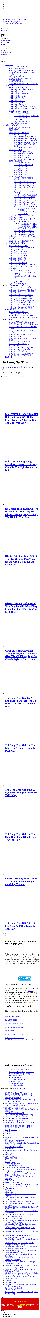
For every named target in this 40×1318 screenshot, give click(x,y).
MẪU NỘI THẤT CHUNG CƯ (25, 199)
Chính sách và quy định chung (19, 1074)
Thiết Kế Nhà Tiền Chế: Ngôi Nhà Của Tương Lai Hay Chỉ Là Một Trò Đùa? (21, 1247)
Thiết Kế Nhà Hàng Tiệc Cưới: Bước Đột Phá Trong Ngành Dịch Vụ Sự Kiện (20, 1236)
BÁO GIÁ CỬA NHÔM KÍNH (20, 349)
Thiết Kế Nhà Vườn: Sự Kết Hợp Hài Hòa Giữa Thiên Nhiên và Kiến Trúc (21, 1251)
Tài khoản (8, 1190)
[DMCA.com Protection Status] (24, 980)
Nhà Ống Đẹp (10, 1162)
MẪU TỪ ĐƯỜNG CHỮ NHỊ (24, 234)
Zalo (2, 37)
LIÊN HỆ (8, 1154)
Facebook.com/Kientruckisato (15, 1027)
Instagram (4, 54)
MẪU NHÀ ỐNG (15, 161)
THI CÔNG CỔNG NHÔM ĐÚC (21, 295)
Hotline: (8, 1016)
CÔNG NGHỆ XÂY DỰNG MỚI (21, 315)
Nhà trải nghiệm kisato (12, 1164)
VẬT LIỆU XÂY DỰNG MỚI (20, 314)
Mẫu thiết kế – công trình (13, 23)
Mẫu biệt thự (9, 1156)
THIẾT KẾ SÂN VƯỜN (18, 104)
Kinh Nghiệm (9, 1148)
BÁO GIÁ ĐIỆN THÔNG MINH (21, 353)
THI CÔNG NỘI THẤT (17, 261)
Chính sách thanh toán (16, 1077)
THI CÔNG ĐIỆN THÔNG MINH (21, 306)
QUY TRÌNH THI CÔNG (18, 246)
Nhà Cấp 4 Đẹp (10, 1160)
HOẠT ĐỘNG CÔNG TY (18, 82)
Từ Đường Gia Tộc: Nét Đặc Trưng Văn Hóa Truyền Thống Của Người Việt (20, 1285)
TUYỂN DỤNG (15, 80)
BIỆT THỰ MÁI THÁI (22, 155)
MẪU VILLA (14, 129)
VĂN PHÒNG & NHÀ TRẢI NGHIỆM (23, 84)
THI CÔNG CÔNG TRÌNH (19, 270)
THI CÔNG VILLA (16, 249)
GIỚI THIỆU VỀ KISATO (18, 69)
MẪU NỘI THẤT (15, 176)
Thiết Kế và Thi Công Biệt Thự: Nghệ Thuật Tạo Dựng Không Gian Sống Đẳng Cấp (22, 1274)
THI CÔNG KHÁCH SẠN (18, 253)
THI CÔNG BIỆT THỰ (17, 257)
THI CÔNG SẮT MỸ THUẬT (20, 297)
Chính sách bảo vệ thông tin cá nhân (21, 1072)
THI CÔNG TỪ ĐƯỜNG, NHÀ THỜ (22, 265)
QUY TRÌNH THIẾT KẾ (18, 87)
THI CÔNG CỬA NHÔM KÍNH (20, 302)
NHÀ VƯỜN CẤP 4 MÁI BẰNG (25, 136)
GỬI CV (8, 1135)
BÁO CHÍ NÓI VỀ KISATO (19, 67)
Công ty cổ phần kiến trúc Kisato (16, 19)
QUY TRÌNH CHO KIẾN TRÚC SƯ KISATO (21, 1184)
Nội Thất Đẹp (10, 1181)
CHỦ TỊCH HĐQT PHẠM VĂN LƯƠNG (20, 1116)
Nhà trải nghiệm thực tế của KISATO (17, 1167)
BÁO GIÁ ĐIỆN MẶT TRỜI (19, 351)
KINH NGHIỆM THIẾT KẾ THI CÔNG (23, 317)
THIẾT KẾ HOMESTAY (18, 123)
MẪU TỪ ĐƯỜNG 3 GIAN (23, 221)
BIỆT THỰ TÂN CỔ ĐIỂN (23, 153)
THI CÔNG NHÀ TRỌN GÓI (20, 287)
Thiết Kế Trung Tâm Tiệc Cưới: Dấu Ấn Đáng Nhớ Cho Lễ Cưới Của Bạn (21, 1266)
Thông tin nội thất (11, 1278)
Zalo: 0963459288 (11, 1020)
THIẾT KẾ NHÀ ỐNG (17, 99)
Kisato (3, 44)
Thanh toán (9, 1192)
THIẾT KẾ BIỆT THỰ (17, 97)
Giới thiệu (8, 1133)
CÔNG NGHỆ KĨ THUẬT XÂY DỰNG (19, 1122)
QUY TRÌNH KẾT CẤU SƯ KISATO (18, 1186)
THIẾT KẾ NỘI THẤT (17, 103)
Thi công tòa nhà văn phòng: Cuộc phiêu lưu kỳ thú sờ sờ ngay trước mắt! (21, 1215)
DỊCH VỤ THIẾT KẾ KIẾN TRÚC (17, 1128)
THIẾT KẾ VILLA (16, 91)
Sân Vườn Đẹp (10, 1188)
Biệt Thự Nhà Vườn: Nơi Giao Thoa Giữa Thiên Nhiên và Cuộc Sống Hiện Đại (21, 1104)
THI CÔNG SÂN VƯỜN (18, 263)
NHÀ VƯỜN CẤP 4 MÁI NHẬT (25, 140)
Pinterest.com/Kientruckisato (14, 1038)
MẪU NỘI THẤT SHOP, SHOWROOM (27, 213)
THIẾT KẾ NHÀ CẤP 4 (17, 95)
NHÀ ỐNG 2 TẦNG (21, 168)
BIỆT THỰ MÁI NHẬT (22, 157)
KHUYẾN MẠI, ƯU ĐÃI (18, 321)
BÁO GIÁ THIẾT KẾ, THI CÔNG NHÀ (23, 325)
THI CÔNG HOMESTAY (18, 283)
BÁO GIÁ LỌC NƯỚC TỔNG (20, 355)
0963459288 (5, 30)
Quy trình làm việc (15, 1075)
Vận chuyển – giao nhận (17, 1079)
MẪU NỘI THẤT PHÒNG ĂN (25, 182)
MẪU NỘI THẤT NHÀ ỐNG (24, 204)
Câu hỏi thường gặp (16, 1085)
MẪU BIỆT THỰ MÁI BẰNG (24, 159)
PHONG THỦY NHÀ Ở (13, 1182)
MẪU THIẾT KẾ (11, 1158)
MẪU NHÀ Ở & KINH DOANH (21, 240)
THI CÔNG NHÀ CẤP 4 (18, 255)
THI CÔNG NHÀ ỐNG (17, 259)
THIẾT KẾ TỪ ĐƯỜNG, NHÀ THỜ (22, 106)
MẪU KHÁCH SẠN (16, 131)
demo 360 (8, 1124)
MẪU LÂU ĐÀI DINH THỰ (19, 127)
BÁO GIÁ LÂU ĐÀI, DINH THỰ (21, 323)
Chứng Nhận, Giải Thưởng (14, 1120)
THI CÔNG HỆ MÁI (16, 293)
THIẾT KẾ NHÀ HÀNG (22, 121)
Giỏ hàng (8, 1132)
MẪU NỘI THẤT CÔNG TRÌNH (26, 206)
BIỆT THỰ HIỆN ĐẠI (22, 151)
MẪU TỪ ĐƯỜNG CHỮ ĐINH (25, 232)
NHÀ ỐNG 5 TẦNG (21, 174)
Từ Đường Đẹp (10, 1282)
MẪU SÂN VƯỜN (16, 217)
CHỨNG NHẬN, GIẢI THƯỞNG (21, 70)
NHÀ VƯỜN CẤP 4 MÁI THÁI (25, 138)
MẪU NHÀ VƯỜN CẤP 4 (18, 135)
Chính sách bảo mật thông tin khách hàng (19, 1115)
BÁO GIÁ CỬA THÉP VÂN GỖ (21, 347)
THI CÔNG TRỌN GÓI (13, 1218)
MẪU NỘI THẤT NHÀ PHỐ (24, 202)
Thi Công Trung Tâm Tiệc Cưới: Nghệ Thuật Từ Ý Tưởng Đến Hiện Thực (21, 1221)
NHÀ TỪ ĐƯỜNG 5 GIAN (23, 229)
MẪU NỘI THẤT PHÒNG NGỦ (25, 185)
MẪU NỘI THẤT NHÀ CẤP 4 (25, 200)
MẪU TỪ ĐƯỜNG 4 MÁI (27, 225)
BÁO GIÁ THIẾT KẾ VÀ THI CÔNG (18, 1094)
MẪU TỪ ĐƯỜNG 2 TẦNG (24, 231)
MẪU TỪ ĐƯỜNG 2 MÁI (27, 223)
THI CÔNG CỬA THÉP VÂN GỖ (21, 300)
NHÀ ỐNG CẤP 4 (20, 167)
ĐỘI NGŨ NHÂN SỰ (17, 76)
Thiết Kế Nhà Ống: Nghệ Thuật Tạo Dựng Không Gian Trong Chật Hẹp (19, 1244)
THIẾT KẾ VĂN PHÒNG (23, 114)
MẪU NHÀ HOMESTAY (18, 242)
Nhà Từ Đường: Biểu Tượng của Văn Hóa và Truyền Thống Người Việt (20, 1170)
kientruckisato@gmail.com (14, 1023)
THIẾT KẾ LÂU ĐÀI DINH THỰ (21, 89)
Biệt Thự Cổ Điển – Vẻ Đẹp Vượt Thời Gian (20, 1096)
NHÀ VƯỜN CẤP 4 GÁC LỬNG (26, 142)
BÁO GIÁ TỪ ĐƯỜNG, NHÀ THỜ (22, 334)
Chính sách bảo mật (16, 1083)
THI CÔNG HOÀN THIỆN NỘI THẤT (23, 289)
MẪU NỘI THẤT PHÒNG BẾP (25, 184)
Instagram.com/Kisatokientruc (15, 1034)
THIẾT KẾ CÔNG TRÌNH (18, 112)
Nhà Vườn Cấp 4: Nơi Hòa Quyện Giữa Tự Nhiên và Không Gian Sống (20, 1174)
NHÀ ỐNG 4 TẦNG (21, 172)
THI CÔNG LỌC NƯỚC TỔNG (20, 308)
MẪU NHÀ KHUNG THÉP (19, 133)
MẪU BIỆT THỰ (15, 150)
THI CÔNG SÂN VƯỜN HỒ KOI (21, 291)
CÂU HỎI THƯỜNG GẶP (18, 312)
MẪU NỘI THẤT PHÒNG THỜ (25, 195)
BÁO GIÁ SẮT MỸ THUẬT (19, 342)
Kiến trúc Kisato (20, 1088)
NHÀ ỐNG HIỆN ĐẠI (22, 163)
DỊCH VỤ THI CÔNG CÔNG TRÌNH (18, 1126)
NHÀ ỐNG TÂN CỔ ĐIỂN (23, 165)
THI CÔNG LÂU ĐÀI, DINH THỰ (22, 248)
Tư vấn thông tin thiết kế (13, 1288)
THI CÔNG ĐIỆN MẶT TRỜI (20, 304)
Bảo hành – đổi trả (15, 1081)
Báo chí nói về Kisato (12, 21)
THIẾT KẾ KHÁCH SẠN (18, 93)
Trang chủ (8, 1280)
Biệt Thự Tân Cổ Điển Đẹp (14, 1107)
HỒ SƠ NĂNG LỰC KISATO (20, 78)
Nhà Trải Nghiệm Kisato (13, 1165)
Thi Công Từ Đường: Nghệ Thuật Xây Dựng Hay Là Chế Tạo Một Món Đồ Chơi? (20, 1225)
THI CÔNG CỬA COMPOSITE (20, 298)
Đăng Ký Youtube (11, 1130)
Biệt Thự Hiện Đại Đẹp (13, 1098)
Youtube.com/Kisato (12, 1031)
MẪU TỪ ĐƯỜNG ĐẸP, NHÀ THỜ (22, 219)
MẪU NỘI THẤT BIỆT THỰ (24, 197)
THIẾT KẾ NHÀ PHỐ (17, 101)
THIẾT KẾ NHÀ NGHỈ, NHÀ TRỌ (26, 116)
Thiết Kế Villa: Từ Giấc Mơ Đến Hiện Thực (20, 1277)
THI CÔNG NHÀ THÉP (18, 251)
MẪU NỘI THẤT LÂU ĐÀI (24, 216)
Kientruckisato (6, 41)
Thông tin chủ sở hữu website (19, 1070)
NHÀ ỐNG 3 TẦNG (21, 170)
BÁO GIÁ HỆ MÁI (16, 336)
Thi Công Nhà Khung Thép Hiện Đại (18, 1201)
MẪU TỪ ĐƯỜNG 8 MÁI (27, 227)
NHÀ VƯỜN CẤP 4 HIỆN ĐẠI (25, 148)
